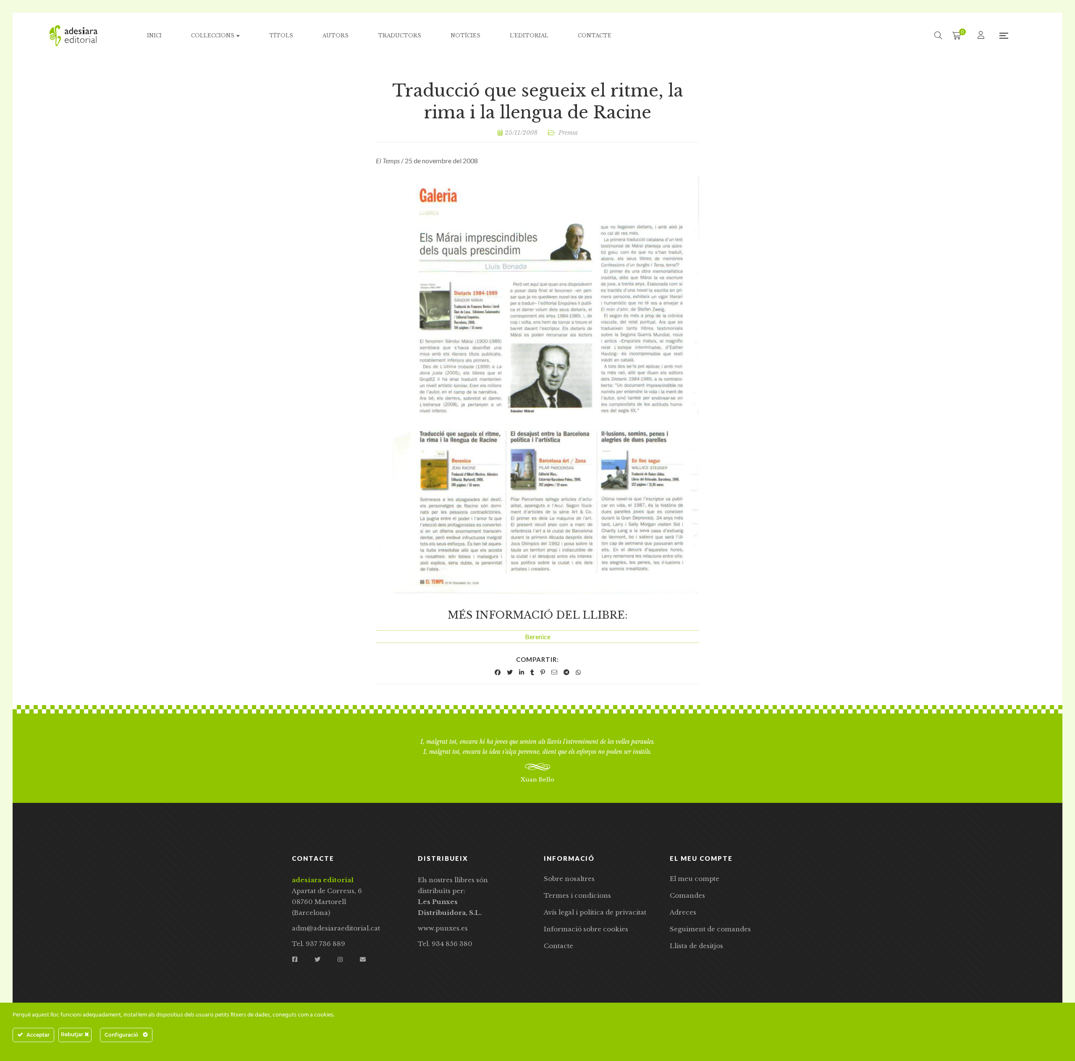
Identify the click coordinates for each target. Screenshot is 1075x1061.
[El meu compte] (982, 35)
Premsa (568, 132)
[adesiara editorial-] (73, 36)
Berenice (538, 636)
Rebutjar (72, 1034)
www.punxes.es (443, 928)
